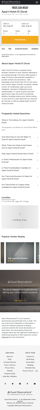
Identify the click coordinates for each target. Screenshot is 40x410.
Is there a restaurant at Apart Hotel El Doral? (17, 160)
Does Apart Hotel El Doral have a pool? (17, 154)
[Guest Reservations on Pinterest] (27, 384)
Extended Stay (30, 368)
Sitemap (9, 371)
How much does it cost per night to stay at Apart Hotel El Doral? (16, 138)
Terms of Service (9, 365)
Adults (17, 31)
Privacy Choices (28, 371)
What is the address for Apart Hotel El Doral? (18, 121)
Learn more (5, 56)
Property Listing (9, 374)
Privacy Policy (9, 368)
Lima (17, 201)
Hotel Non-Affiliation (10, 376)
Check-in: (6, 24)
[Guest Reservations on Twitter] (13, 384)
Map (10, 49)
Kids (29, 31)
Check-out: (25, 24)
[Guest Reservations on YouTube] (34, 384)
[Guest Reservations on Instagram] (20, 384)
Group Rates (30, 362)
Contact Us (30, 356)
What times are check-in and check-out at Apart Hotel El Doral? (17, 146)
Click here (5, 337)
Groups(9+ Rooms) (21, 49)
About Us (10, 356)
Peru (27, 201)
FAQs (10, 359)
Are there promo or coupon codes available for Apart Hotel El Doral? (16, 186)
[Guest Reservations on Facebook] (6, 384)
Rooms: (5, 31)
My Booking (30, 359)
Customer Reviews (9, 362)
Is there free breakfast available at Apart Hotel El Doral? (16, 169)
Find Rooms (20, 40)
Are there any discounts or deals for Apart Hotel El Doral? (17, 177)
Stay (3, 49)
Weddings (34, 49)
